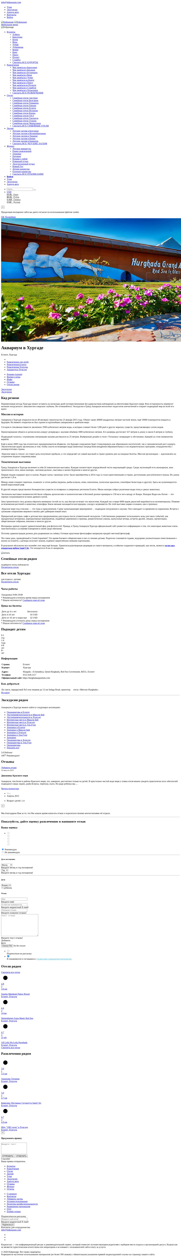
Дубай (15, 44)
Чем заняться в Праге (22, 82)
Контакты (11, 15)
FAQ (9, 1209)
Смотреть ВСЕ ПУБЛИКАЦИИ (27, 174)
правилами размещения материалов (54, 959)
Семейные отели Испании (25, 110)
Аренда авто (13, 12)
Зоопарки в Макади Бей (18, 730)
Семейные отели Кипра (23, 113)
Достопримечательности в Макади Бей (25, 715)
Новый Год (17, 166)
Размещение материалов (18, 1206)
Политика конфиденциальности (22, 1204)
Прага (15, 55)
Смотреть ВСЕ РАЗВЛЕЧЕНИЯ (27, 93)
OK (3, 217)
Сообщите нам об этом (34, 600)
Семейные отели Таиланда (25, 118)
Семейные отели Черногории (26, 123)
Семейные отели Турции (24, 121)
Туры (9, 7)
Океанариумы (13, 745)
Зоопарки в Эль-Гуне (17, 735)
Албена (16, 34)
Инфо (9, 379)
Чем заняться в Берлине (23, 70)
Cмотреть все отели (10, 972)
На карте (5, 692)
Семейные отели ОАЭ (23, 115)
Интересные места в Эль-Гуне (21, 725)
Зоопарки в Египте (16, 727)
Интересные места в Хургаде (21, 722)
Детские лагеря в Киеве (23, 138)
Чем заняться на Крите (23, 80)
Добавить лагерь (15, 1199)
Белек (15, 39)
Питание (16, 156)
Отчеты (10, 1189)
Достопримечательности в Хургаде (24, 717)
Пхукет (15, 57)
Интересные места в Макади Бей (22, 720)
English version (14, 1211)
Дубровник (17, 47)
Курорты (11, 32)
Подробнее (10, 217)
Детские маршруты (21, 148)
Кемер (15, 49)
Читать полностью (10, 788)
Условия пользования (17, 1201)
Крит (14, 52)
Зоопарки (11, 737)
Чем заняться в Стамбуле (24, 88)
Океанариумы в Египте (18, 712)
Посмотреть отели (10, 567)
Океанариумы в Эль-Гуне (19, 742)
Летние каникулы (21, 169)
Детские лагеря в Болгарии (25, 131)
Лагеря (10, 128)
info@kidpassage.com (11, 2)
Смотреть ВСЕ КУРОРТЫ (25, 62)
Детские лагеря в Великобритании (29, 133)
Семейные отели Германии (25, 103)
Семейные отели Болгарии (25, 100)
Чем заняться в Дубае (22, 77)
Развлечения (13, 65)
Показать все (13, 748)
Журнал (10, 146)
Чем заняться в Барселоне (24, 67)
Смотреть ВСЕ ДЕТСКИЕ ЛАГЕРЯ (29, 143)
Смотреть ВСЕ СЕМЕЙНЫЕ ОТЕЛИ (30, 126)
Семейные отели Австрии (25, 98)
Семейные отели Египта (24, 108)
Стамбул (16, 60)
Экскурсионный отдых (23, 164)
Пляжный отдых (20, 161)
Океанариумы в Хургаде (19, 740)
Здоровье (16, 154)
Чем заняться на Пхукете (24, 85)
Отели (10, 95)
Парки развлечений (21, 151)
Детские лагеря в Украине (25, 136)
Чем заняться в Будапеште (24, 72)
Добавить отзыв (9, 767)
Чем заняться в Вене (22, 75)
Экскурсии (12, 9)
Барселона (17, 37)
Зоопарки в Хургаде (16, 732)
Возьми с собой (19, 159)
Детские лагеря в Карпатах (25, 141)
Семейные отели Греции (24, 105)
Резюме (14, 374)
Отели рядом (13, 384)
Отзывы (11, 382)
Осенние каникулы (21, 171)
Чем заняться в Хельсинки (25, 90)
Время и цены (13, 377)
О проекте (12, 1194)
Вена (14, 42)
